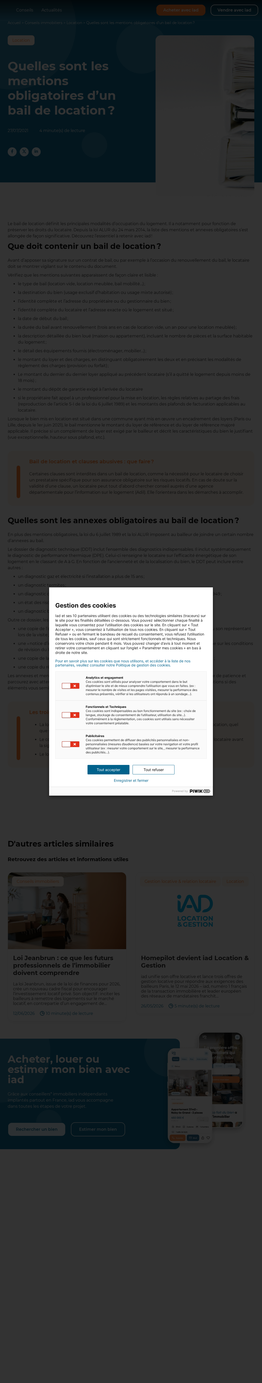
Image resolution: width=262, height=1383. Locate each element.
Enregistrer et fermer (131, 780)
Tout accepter (108, 769)
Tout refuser (154, 769)
